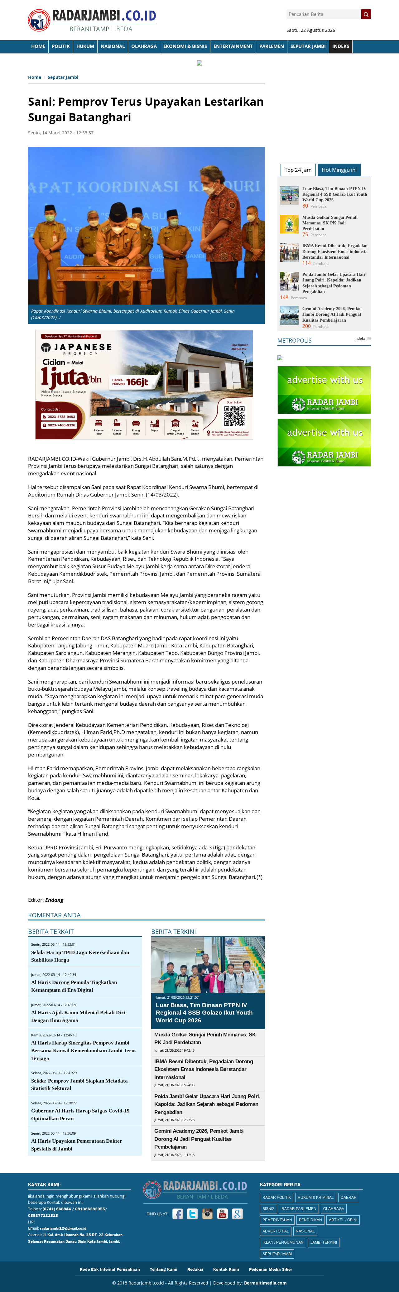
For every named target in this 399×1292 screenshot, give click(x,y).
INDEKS (340, 46)
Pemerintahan (277, 1220)
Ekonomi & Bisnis (185, 46)
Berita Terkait (51, 931)
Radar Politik (276, 1197)
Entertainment (233, 46)
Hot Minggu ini (339, 169)
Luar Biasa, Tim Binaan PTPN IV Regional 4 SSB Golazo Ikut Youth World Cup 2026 (204, 1013)
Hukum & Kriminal (316, 1197)
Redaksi (195, 1268)
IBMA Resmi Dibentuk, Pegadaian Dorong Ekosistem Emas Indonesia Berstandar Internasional (203, 1069)
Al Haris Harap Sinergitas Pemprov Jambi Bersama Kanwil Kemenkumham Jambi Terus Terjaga (84, 1050)
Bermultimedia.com (265, 1283)
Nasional (113, 46)
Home (34, 77)
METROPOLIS (294, 340)
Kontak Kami (226, 1268)
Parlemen (271, 46)
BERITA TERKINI (173, 931)
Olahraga (144, 46)
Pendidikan (310, 1220)
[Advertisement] (324, 111)
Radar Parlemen (298, 1209)
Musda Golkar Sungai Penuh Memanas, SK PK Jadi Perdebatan (330, 223)
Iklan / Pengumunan (283, 1242)
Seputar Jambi (308, 46)
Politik (61, 46)
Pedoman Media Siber (270, 1268)
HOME (38, 46)
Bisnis (268, 1209)
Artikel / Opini (343, 1220)
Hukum (85, 46)
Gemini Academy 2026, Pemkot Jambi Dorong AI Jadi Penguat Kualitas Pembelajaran (199, 1139)
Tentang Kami (163, 1268)
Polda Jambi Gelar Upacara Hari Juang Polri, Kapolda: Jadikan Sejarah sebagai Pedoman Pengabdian (207, 1104)
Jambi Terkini (323, 1242)
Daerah (349, 1197)
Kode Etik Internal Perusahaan (110, 1268)
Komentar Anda (54, 915)
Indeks (360, 339)
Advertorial (275, 1231)
